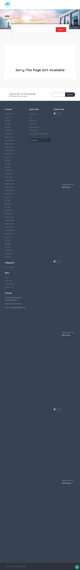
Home (6, 19)
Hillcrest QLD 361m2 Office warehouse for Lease (68, 332)
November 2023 (9, 224)
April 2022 (8, 257)
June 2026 (8, 120)
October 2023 (9, 227)
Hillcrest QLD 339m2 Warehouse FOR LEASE (68, 184)
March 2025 (8, 170)
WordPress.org (9, 287)
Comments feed (9, 284)
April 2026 (8, 127)
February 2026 (9, 134)
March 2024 (8, 210)
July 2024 (7, 197)
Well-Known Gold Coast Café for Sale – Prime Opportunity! (68, 480)
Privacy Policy (33, 130)
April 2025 (8, 167)
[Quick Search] (73, 17)
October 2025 (9, 147)
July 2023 (7, 237)
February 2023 (9, 254)
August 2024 (8, 194)
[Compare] (66, 5)
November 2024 (9, 184)
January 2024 (8, 217)
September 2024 (10, 190)
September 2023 (10, 230)
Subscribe (70, 95)
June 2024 (8, 200)
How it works (33, 114)
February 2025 (9, 174)
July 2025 (7, 157)
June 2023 (8, 240)
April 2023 (8, 247)
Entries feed (8, 281)
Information (32, 124)
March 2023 (8, 250)
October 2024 (9, 187)
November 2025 (9, 144)
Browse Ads (32, 120)
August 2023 (8, 234)
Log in (6, 277)
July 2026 (7, 117)
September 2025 (10, 150)
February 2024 (9, 214)
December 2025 (9, 140)
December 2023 (9, 220)
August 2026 (8, 114)
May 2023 (7, 244)
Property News (9, 267)
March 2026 (8, 130)
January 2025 (8, 177)
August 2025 (8, 154)
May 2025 (7, 164)
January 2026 (8, 137)
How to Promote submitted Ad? (38, 134)
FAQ (30, 117)
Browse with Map (34, 127)
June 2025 (8, 160)
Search (61, 30)
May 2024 (7, 204)
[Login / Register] (63, 5)
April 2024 (8, 207)
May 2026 (7, 124)
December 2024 (9, 180)
